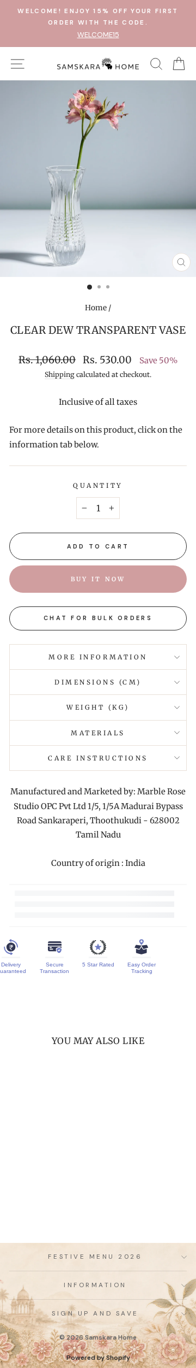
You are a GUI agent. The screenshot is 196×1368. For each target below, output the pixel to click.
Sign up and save (95, 1313)
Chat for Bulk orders (98, 618)
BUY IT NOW (98, 579)
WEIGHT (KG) (98, 707)
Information (95, 1285)
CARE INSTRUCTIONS (98, 758)
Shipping (60, 374)
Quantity (97, 485)
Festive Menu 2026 (95, 1256)
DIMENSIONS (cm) (98, 682)
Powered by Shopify (98, 1357)
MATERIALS (98, 733)
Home (96, 307)
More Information (98, 657)
